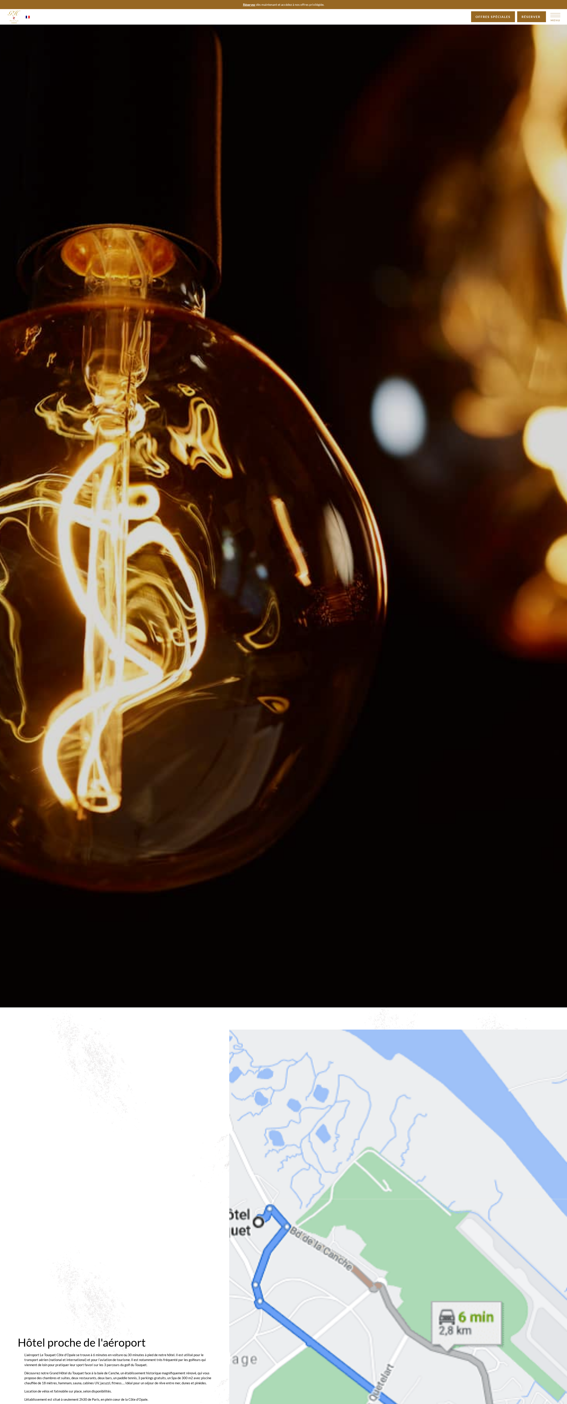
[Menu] (555, 15)
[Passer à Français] (27, 17)
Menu (555, 20)
